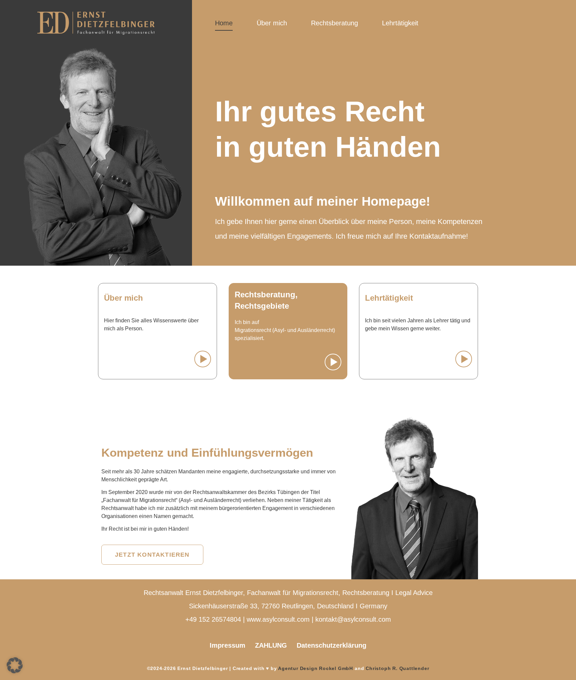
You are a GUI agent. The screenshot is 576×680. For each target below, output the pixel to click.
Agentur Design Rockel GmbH (315, 668)
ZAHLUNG (271, 645)
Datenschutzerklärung (331, 645)
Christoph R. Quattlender (397, 668)
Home (224, 23)
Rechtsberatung (334, 23)
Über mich (272, 23)
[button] (14, 665)
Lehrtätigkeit (400, 23)
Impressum (227, 645)
